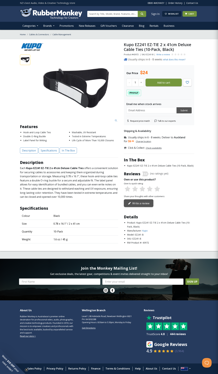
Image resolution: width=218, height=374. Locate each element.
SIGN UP (192, 281)
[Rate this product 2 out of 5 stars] (135, 189)
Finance (96, 368)
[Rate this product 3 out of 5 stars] (142, 189)
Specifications (49, 150)
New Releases (87, 26)
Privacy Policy (55, 368)
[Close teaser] (26, 369)
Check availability (154, 147)
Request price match (140, 120)
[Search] (142, 14)
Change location (143, 141)
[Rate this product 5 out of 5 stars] (157, 189)
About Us (151, 368)
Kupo (145, 230)
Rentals (154, 26)
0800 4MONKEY (156, 2)
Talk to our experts (167, 120)
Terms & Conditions (117, 368)
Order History (175, 2)
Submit (184, 110)
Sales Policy (34, 368)
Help (138, 368)
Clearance (128, 26)
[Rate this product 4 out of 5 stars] (149, 189)
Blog (141, 26)
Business (169, 26)
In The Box (68, 150)
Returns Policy (77, 368)
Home (23, 34)
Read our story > (28, 336)
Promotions (67, 26)
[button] (13, 361)
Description (29, 150)
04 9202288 (91, 319)
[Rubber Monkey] (51, 18)
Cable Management (62, 34)
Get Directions (89, 327)
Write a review (163, 54)
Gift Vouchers (109, 26)
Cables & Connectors (39, 34)
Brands (48, 26)
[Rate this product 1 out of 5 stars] (127, 189)
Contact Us (192, 2)
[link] (105, 290)
